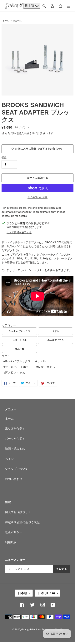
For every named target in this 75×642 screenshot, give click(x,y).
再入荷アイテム (56, 340)
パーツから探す (15, 438)
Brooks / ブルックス (19, 331)
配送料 (12, 133)
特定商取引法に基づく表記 (22, 522)
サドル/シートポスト (18, 367)
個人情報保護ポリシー (19, 512)
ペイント (11, 458)
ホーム (5, 20)
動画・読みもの (15, 448)
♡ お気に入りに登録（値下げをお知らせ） (37, 148)
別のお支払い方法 (38, 197)
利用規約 (11, 542)
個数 (4, 157)
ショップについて (16, 468)
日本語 (30, 5)
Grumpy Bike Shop (31, 629)
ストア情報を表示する (19, 232)
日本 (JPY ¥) (46, 593)
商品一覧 (17, 20)
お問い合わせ (13, 479)
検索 (8, 502)
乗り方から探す (15, 428)
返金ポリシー (13, 532)
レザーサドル (20, 340)
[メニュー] (68, 6)
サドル (55, 331)
